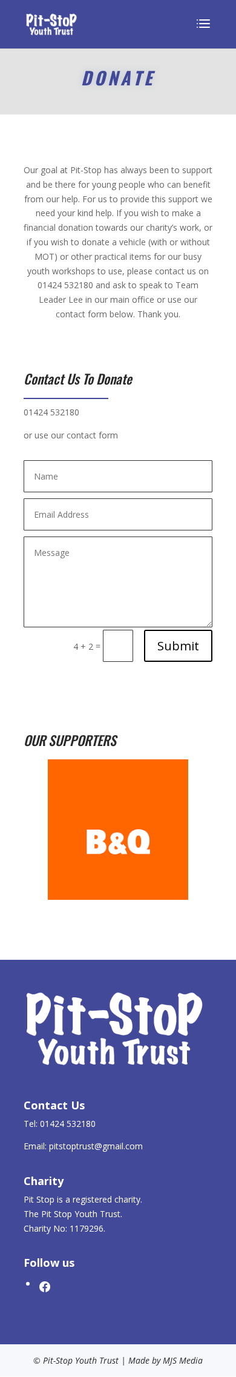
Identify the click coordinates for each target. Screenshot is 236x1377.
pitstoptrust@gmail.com (96, 1146)
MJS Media (183, 1360)
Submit (178, 646)
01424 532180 (65, 285)
